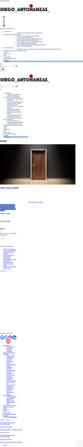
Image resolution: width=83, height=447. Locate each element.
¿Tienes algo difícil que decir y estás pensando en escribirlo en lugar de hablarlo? (9, 251)
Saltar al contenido (4, 0)
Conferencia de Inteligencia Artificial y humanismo (30, 32)
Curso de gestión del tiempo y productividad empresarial (31, 44)
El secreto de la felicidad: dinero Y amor (9, 267)
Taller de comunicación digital (24, 46)
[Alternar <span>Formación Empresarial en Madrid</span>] (27, 97)
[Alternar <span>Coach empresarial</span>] (27, 119)
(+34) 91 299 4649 (5, 424)
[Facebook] (4, 16)
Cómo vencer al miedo (9, 187)
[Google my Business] (4, 25)
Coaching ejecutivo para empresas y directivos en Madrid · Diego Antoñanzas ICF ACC (39, 49)
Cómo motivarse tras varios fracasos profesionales (8, 256)
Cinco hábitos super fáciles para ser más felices (8, 264)
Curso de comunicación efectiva (25, 37)
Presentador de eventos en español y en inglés (15, 50)
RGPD (2, 229)
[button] (21, 34)
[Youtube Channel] (8, 341)
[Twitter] (4, 18)
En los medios (7, 56)
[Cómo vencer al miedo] (37, 184)
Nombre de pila (5, 213)
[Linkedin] (4, 24)
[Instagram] (4, 22)
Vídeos (5, 52)
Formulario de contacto (6, 427)
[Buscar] (0, 64)
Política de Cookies (17, 429)
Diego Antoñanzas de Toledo (35, 202)
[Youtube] (4, 20)
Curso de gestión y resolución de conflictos (28, 40)
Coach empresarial (8, 395)
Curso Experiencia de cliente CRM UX (27, 43)
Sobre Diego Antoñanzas (10, 58)
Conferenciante (7, 345)
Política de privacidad (5, 429)
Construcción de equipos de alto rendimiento (28, 35)
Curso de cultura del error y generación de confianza (30, 41)
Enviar (2, 238)
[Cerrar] (2, 69)
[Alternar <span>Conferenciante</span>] (27, 93)
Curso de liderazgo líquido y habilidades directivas (29, 38)
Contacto (6, 60)
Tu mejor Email (5, 221)
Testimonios (7, 53)
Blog (5, 55)
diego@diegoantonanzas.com (7, 28)
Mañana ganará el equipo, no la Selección (9, 260)
